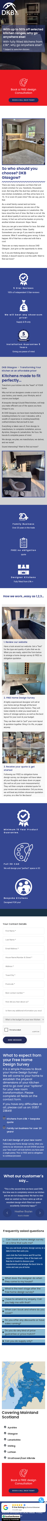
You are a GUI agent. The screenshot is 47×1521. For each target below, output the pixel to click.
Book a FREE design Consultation (23, 91)
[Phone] (41, 1500)
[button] (45, 1503)
